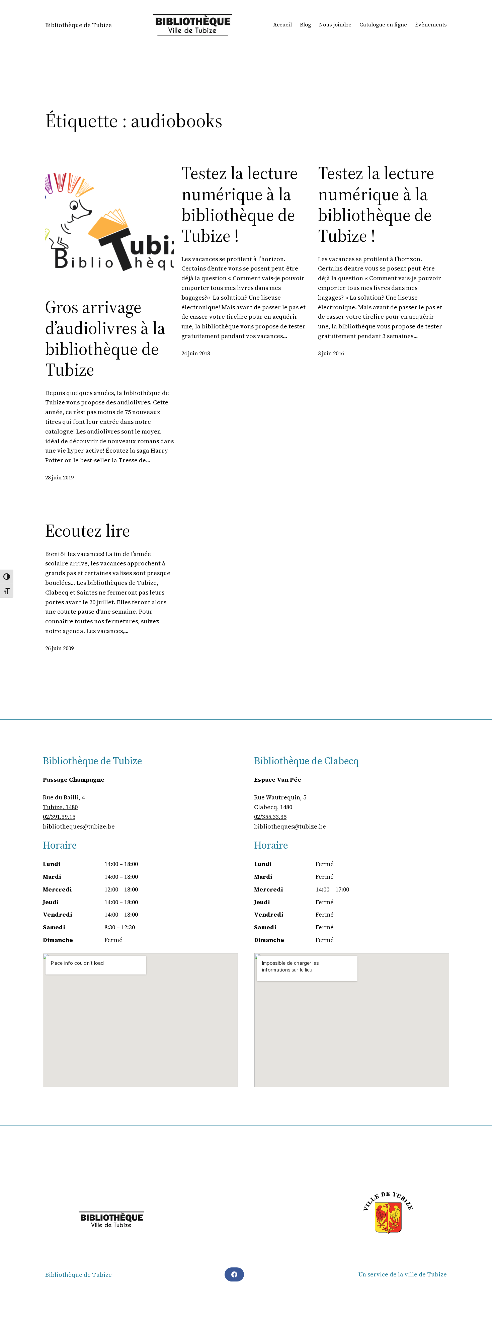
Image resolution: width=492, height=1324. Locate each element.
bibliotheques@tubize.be (79, 826)
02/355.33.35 (270, 816)
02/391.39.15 (59, 816)
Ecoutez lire (87, 530)
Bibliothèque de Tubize (78, 25)
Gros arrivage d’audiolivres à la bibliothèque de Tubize (105, 338)
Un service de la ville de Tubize (402, 1274)
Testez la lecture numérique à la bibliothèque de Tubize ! (239, 204)
